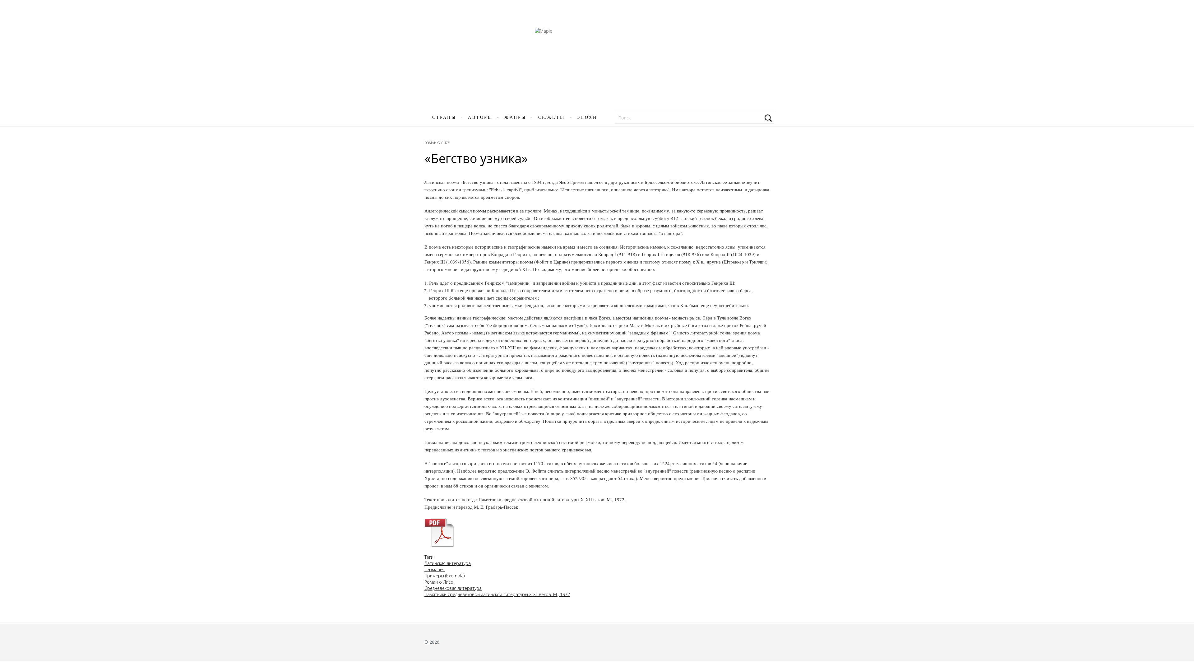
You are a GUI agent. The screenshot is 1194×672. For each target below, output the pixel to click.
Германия (434, 569)
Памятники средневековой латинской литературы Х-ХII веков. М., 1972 (497, 594)
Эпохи (587, 117)
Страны (444, 117)
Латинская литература (447, 563)
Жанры (515, 117)
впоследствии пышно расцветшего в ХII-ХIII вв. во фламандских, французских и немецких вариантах (528, 347)
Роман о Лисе (437, 142)
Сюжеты (551, 117)
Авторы (480, 117)
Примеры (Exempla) (444, 576)
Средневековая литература (453, 588)
